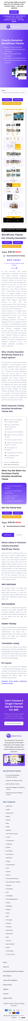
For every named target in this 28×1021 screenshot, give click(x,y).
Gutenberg (9, 896)
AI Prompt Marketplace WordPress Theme (13, 776)
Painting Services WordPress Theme (14, 793)
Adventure (9, 806)
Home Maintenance (12, 899)
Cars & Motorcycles (12, 833)
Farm (7, 868)
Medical (8, 909)
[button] (2, 26)
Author (8, 809)
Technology (9, 951)
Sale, (12, 464)
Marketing (9, 906)
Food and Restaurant (12, 878)
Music (8, 913)
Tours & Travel (10, 954)
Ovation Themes (13, 1003)
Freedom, (13, 462)
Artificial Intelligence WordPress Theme (15, 788)
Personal (8, 927)
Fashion (8, 871)
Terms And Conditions (10, 980)
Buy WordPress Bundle (14, 723)
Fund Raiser (9, 889)
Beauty (8, 820)
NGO (7, 916)
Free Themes (7, 976)
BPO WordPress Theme (13, 784)
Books (8, 827)
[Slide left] (10, 226)
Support (5, 989)
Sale (7, 937)
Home (3, 90)
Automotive (9, 813)
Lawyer (8, 902)
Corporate (9, 844)
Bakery (8, 816)
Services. (16, 464)
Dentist (8, 847)
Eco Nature (9, 851)
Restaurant (9, 933)
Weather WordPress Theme (14, 780)
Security (8, 940)
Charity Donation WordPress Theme (13, 92)
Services (8, 923)
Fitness (8, 875)
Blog (7, 823)
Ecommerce (9, 854)
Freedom (8, 885)
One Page (9, 920)
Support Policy (7, 998)
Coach (8, 837)
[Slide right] (17, 226)
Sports (8, 947)
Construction (10, 840)
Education (9, 858)
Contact (5, 994)
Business (8, 830)
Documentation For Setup (16, 256)
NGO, (9, 464)
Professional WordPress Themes (13, 971)
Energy (8, 861)
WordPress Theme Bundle (10, 681)
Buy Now (7, 99)
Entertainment (10, 865)
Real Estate (9, 930)
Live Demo (18, 99)
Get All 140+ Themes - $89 (11, 103)
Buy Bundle (14, 12)
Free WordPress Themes (13, 882)
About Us (6, 967)
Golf (7, 892)
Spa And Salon (10, 944)
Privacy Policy (7, 985)
